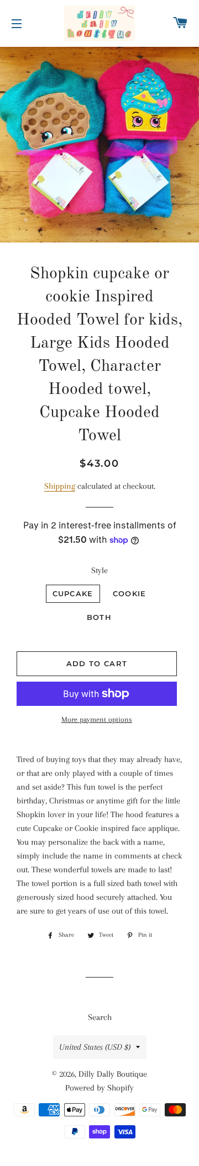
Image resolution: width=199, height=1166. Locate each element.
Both (99, 617)
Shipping (59, 486)
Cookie (129, 593)
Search (100, 1017)
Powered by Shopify (99, 1088)
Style (99, 570)
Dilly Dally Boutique (112, 1074)
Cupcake (73, 593)
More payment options (96, 719)
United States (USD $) (94, 1047)
